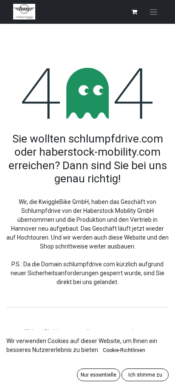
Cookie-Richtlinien (124, 350)
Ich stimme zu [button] (145, 375)
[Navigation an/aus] (153, 11)
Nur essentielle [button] (98, 375)
